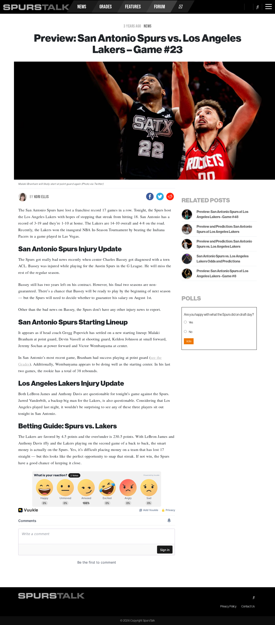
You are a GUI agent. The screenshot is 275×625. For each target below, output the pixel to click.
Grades (105, 6)
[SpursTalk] (36, 5)
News (81, 6)
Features (133, 6)
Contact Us (248, 606)
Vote (188, 341)
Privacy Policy (228, 606)
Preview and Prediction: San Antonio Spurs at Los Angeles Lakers (224, 229)
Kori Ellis (39, 196)
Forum (159, 6)
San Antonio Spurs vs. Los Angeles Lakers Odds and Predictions (223, 258)
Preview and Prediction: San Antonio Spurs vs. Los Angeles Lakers (224, 244)
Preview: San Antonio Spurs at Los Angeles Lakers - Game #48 (222, 214)
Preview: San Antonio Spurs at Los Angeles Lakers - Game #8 (222, 273)
